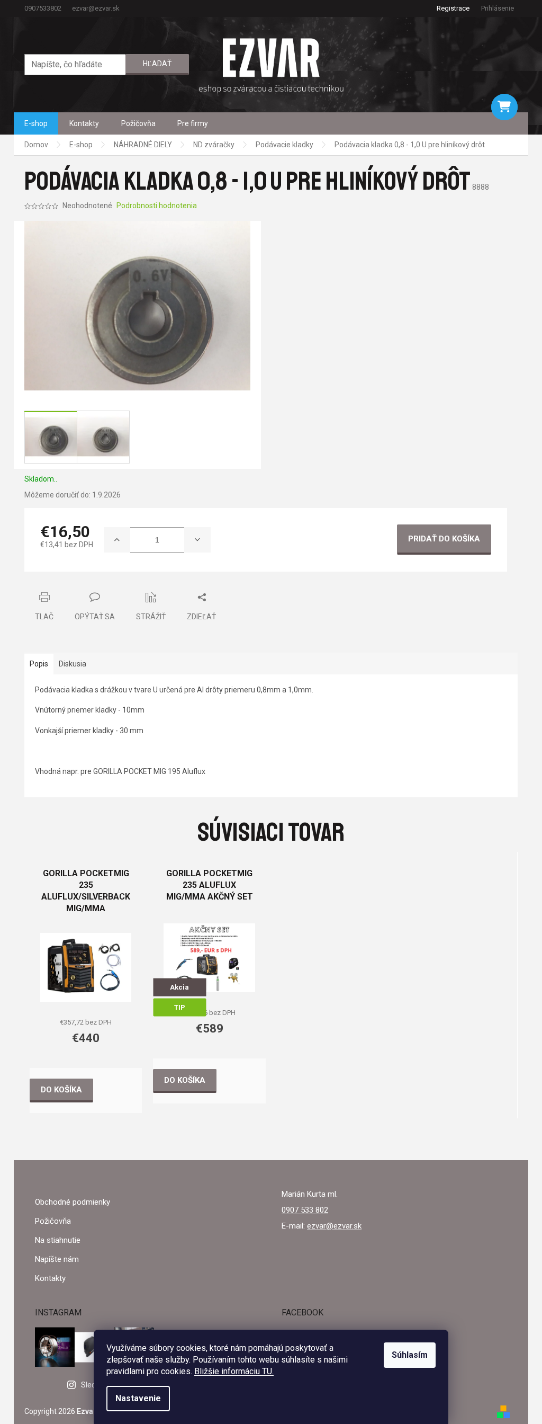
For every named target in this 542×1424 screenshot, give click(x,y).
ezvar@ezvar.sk (334, 1226)
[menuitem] (36, 123)
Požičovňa (53, 1221)
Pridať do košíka (444, 539)
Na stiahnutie (57, 1240)
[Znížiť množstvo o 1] (197, 540)
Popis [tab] (39, 664)
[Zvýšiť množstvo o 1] (117, 540)
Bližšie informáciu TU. (234, 1371)
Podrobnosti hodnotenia (156, 205)
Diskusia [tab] (72, 664)
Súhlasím (410, 1355)
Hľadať (157, 63)
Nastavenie (138, 1398)
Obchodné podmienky (72, 1202)
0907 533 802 (305, 1210)
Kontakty (50, 1278)
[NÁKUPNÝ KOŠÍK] (504, 107)
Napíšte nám (57, 1259)
